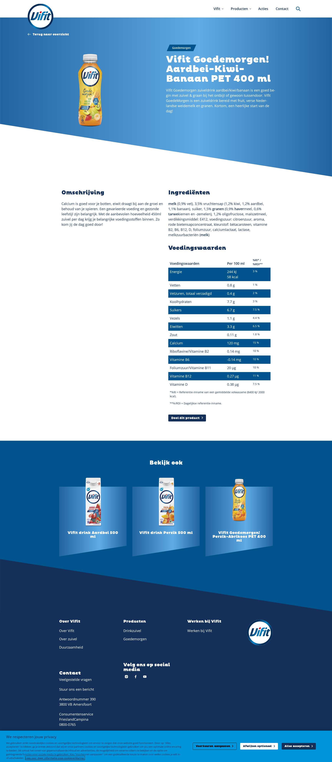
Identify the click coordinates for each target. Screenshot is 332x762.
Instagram (126, 677)
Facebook (136, 677)
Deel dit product (185, 418)
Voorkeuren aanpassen (213, 746)
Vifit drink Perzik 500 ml (166, 533)
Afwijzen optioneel (257, 746)
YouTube (145, 677)
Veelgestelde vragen (75, 679)
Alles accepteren (297, 746)
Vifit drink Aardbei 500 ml (93, 535)
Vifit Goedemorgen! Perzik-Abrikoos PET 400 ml (239, 537)
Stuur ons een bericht (76, 689)
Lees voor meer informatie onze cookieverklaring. (55, 758)
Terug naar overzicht (51, 34)
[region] (166, 746)
